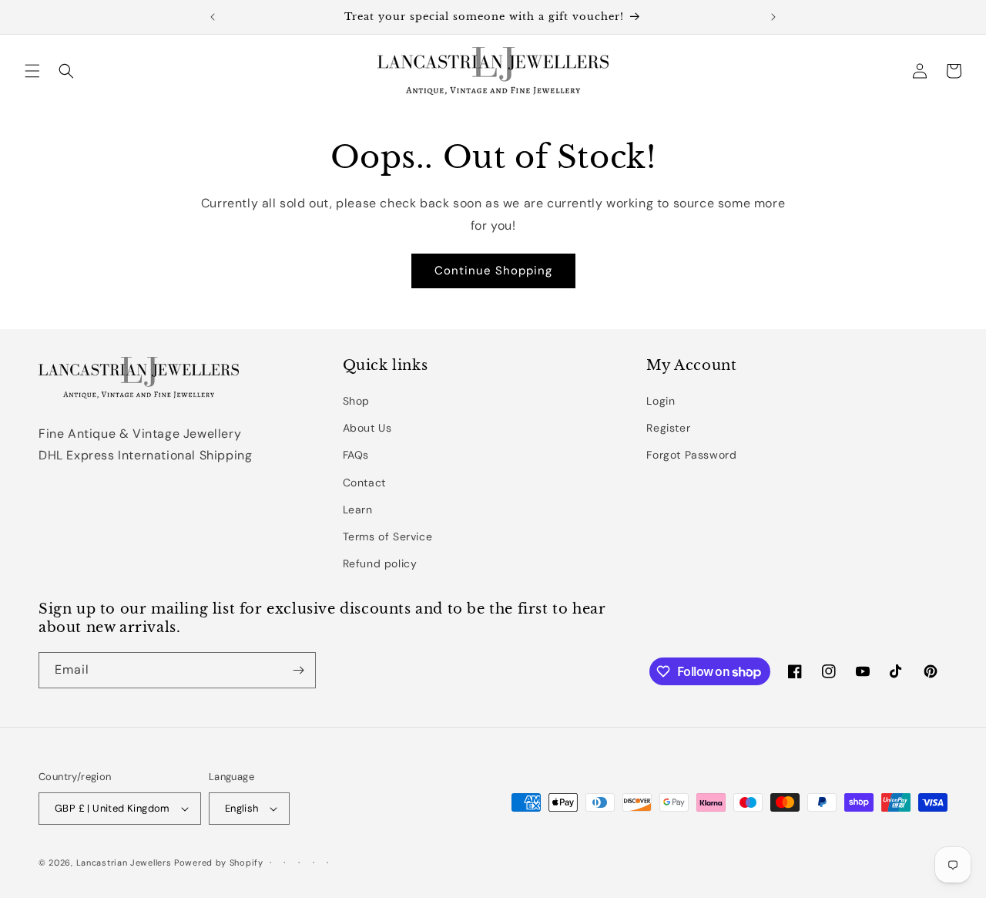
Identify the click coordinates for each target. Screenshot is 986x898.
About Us (367, 428)
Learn (358, 509)
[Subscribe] (298, 670)
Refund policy (380, 563)
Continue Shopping (493, 270)
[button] (32, 71)
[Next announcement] (773, 17)
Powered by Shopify (218, 862)
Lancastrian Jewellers (124, 862)
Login (660, 401)
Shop (356, 401)
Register (668, 428)
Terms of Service (388, 536)
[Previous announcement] (213, 17)
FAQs (356, 455)
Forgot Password (691, 455)
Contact (364, 482)
